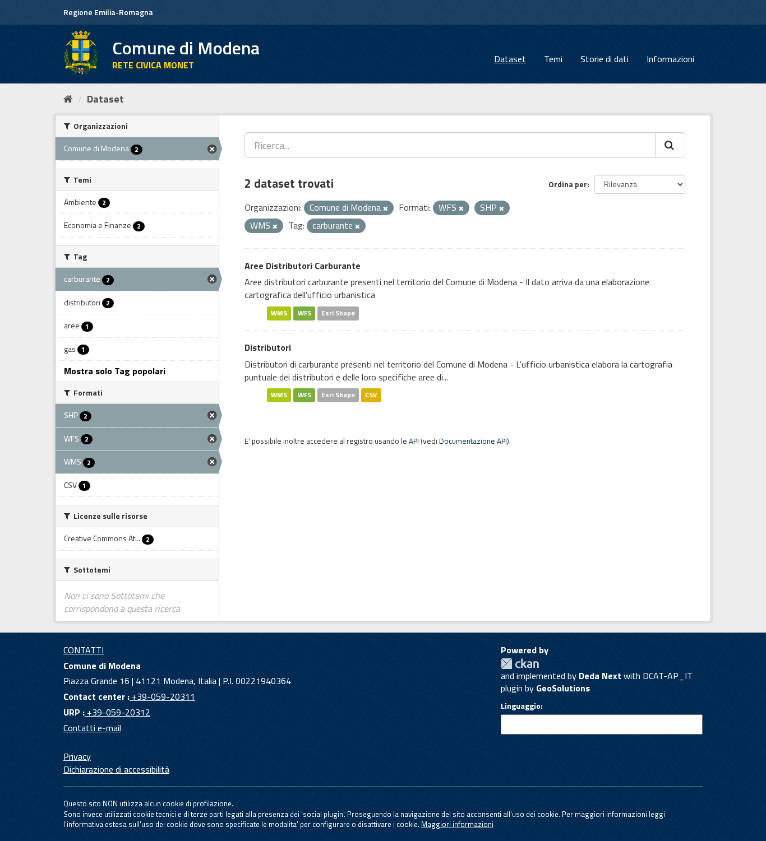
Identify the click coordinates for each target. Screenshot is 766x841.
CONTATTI (83, 650)
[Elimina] (385, 208)
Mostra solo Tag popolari (114, 371)
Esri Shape (338, 313)
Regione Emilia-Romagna (108, 12)
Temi (553, 59)
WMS (279, 313)
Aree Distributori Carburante (302, 265)
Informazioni (670, 59)
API (414, 441)
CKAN (520, 664)
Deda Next (600, 675)
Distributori (267, 347)
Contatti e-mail (92, 728)
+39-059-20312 (117, 712)
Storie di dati (604, 59)
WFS (304, 313)
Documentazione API (473, 441)
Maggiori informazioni (457, 824)
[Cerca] (670, 145)
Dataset (510, 59)
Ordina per (567, 184)
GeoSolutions (563, 688)
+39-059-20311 (162, 696)
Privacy (77, 756)
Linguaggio (521, 706)
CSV (371, 394)
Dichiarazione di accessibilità (116, 769)
